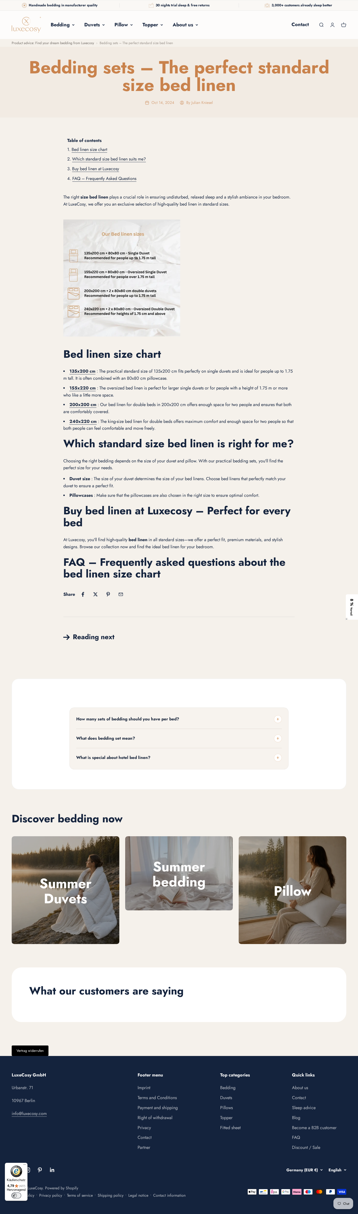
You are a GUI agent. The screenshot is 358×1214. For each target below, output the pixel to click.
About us (183, 25)
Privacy (144, 1127)
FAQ (296, 1137)
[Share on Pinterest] (108, 594)
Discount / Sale (306, 1147)
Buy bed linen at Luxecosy (95, 169)
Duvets (92, 25)
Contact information (169, 1195)
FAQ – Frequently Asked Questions (104, 178)
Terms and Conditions (157, 1098)
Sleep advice (304, 1108)
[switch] (16, 1195)
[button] (352, 607)
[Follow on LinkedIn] (52, 1170)
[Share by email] (121, 594)
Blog (296, 1117)
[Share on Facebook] (83, 594)
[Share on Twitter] (95, 594)
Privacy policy (50, 1195)
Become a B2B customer (314, 1127)
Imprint (144, 1088)
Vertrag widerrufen (30, 1050)
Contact (300, 24)
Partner (144, 1147)
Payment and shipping (158, 1108)
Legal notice (138, 1195)
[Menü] (25, 1166)
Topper (150, 25)
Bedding (60, 25)
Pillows (226, 1108)
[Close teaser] (346, 619)
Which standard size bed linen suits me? (109, 159)
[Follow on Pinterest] (40, 1170)
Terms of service (80, 1195)
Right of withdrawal (155, 1117)
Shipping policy (110, 1195)
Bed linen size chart (89, 149)
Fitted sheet (230, 1127)
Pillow (121, 25)
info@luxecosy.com (29, 1113)
